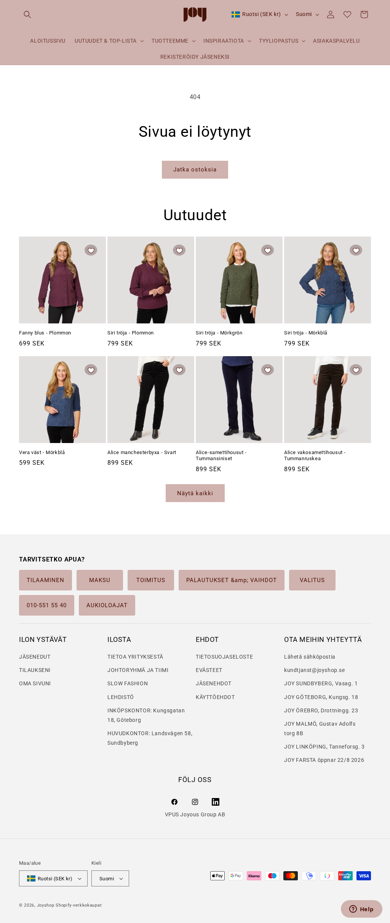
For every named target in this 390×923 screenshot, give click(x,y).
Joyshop (45, 905)
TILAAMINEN (45, 580)
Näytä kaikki (195, 493)
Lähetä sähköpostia (310, 657)
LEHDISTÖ (120, 697)
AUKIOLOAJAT (107, 605)
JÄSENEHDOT (214, 683)
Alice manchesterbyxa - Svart (141, 452)
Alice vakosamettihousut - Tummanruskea (315, 456)
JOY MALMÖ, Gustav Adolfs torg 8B (319, 728)
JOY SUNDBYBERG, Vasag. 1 (321, 683)
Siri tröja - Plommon (130, 333)
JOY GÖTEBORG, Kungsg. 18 (321, 697)
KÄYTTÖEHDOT (215, 697)
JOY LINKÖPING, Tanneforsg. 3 (324, 747)
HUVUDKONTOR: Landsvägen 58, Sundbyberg (149, 738)
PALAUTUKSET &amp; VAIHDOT (231, 580)
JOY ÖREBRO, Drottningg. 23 (321, 710)
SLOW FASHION (127, 683)
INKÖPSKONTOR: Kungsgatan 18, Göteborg (146, 715)
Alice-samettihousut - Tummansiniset (221, 456)
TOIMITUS (150, 580)
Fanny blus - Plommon (45, 333)
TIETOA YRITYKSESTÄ (135, 657)
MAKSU (99, 580)
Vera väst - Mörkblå (42, 452)
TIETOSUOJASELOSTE (224, 657)
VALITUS (312, 580)
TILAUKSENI (35, 670)
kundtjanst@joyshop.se (314, 670)
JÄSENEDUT (34, 657)
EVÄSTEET (209, 670)
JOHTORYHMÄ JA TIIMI (137, 670)
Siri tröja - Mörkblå (306, 333)
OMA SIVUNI (35, 683)
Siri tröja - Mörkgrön (219, 333)
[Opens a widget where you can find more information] (361, 909)
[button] (27, 14)
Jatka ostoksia (195, 169)
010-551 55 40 (47, 605)
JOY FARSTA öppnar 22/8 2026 (324, 760)
